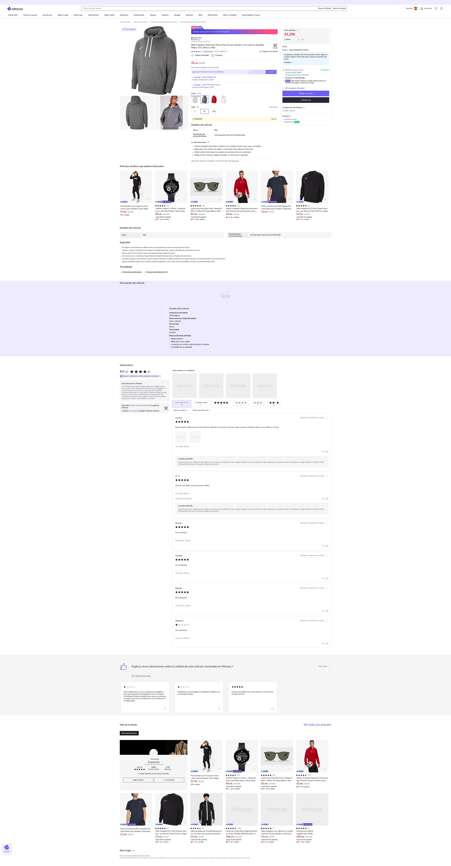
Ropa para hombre (140, 22)
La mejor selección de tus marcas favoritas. (153, 774)
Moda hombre (125, 22)
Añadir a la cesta (306, 93)
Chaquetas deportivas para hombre (193, 22)
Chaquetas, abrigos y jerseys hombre (164, 22)
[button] (225, 850)
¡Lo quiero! (271, 72)
